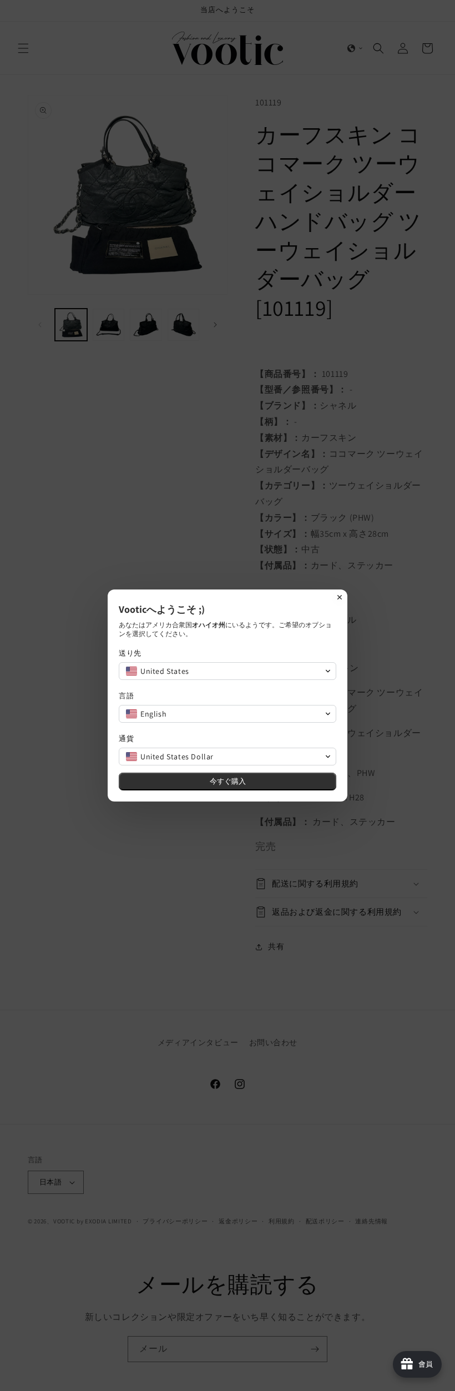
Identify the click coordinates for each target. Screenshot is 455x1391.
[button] (227, 671)
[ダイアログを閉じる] (339, 597)
